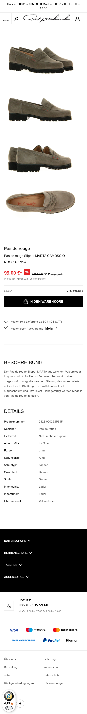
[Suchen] (16, 18)
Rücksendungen (54, 683)
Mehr (49, 328)
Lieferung (50, 659)
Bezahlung (11, 667)
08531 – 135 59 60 (30, 4)
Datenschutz (51, 675)
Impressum (51, 667)
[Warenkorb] (84, 18)
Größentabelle (75, 290)
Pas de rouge (17, 248)
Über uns (10, 659)
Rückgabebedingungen (19, 683)
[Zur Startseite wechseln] (46, 18)
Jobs (7, 675)
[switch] (9, 708)
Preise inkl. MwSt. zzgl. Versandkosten (25, 278)
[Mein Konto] (77, 18)
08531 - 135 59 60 (33, 605)
